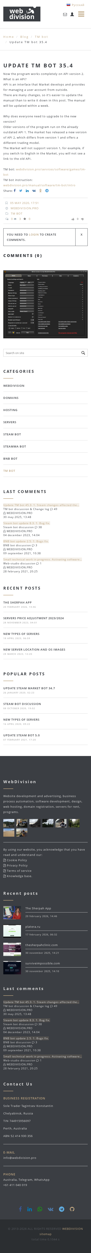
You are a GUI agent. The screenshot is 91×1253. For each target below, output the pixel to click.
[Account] (72, 14)
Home (8, 37)
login (34, 234)
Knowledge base (19, 876)
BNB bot (10, 459)
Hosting (10, 410)
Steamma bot (14, 446)
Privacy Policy (17, 865)
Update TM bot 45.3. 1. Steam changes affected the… (41, 505)
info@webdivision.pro (19, 1158)
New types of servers (21, 634)
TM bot (41, 37)
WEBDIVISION (14, 386)
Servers (9, 422)
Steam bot (12, 434)
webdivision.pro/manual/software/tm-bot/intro (39, 185)
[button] (83, 274)
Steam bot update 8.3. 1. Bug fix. (26, 523)
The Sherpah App (17, 602)
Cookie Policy (17, 860)
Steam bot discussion (22, 704)
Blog (24, 37)
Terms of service (19, 871)
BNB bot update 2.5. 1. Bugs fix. (26, 541)
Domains (11, 398)
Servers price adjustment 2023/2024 (33, 618)
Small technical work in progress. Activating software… (42, 559)
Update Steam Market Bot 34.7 (29, 688)
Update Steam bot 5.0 (21, 735)
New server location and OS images (34, 649)
